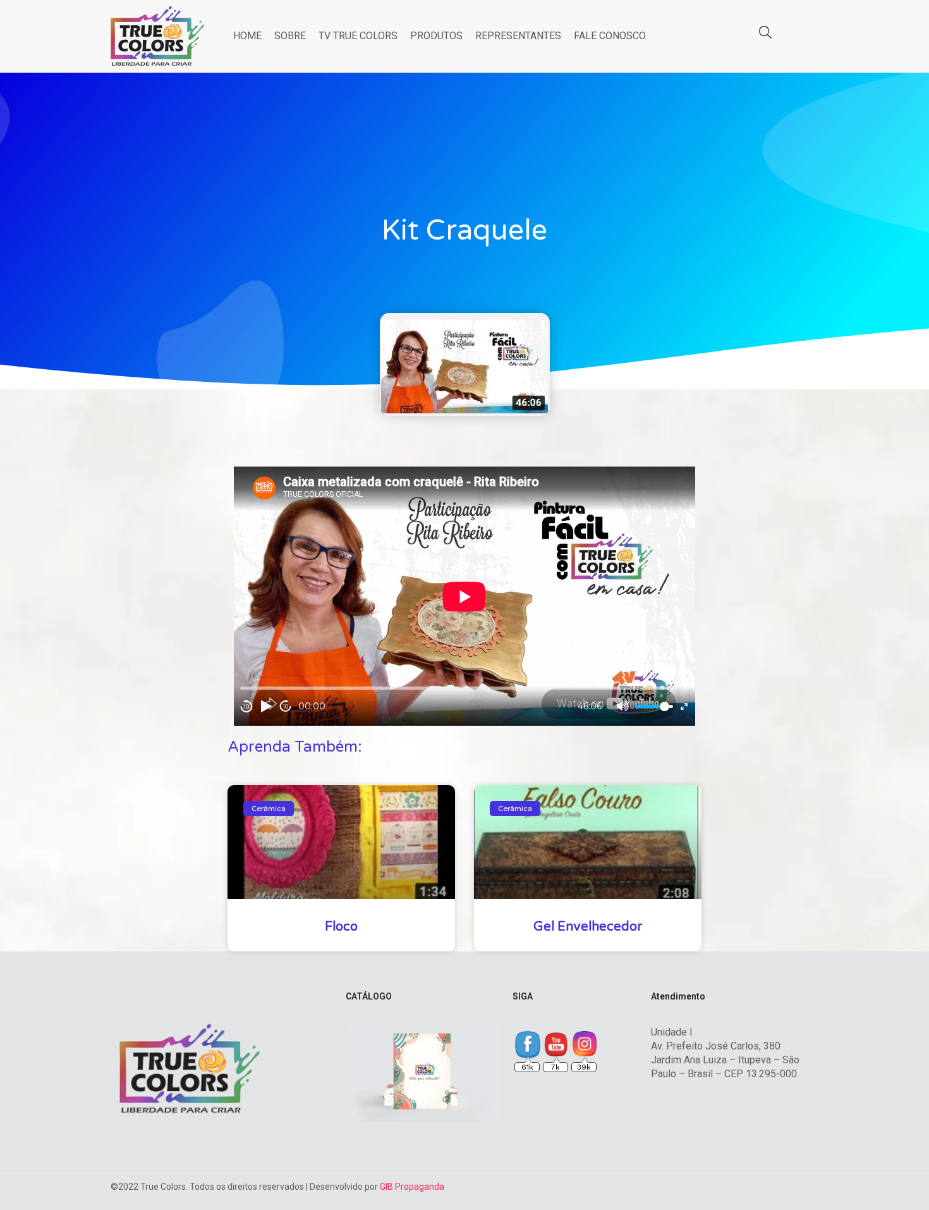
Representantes (518, 36)
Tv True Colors (358, 36)
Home (247, 36)
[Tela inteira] (684, 706)
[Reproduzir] (266, 706)
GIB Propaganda (412, 1187)
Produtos (436, 36)
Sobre (290, 36)
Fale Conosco (610, 36)
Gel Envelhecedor (587, 926)
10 (246, 706)
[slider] (654, 706)
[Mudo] (622, 706)
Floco (341, 926)
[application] (464, 596)
